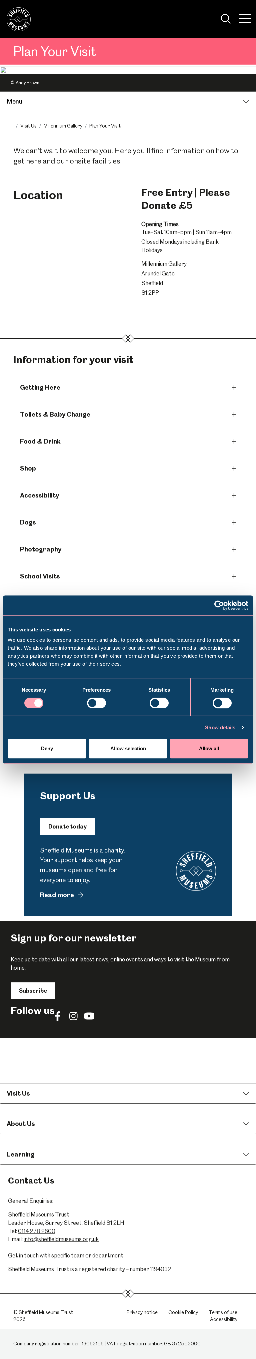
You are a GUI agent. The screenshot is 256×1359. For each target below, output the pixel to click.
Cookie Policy (183, 1312)
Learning (21, 1154)
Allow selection (128, 748)
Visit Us (28, 126)
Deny (47, 748)
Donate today (67, 826)
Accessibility (223, 1319)
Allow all (209, 748)
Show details (220, 727)
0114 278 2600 (36, 1231)
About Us (21, 1124)
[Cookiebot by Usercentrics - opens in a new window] (219, 605)
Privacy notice (142, 1312)
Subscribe (33, 990)
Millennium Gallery (63, 126)
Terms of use (223, 1312)
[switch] (96, 703)
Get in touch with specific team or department (65, 1255)
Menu (14, 101)
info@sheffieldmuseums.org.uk (61, 1239)
